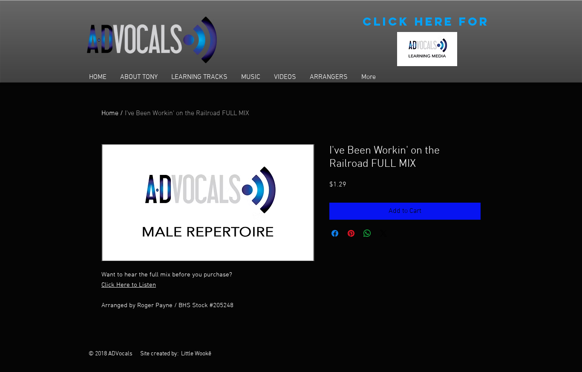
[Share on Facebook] (335, 233)
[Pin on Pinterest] (351, 233)
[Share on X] (383, 233)
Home (109, 113)
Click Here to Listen (128, 285)
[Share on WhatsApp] (367, 233)
